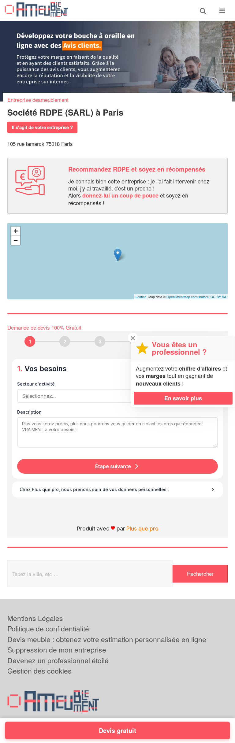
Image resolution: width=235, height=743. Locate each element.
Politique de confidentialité (48, 628)
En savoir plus (183, 398)
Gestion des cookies (39, 671)
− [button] (16, 240)
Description (29, 412)
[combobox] (115, 396)
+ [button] (16, 231)
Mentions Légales (35, 618)
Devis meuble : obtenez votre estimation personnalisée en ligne (106, 639)
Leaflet (141, 296)
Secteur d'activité (36, 383)
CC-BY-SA (218, 296)
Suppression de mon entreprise (56, 650)
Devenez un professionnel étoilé (58, 660)
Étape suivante (113, 466)
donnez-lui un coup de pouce (120, 195)
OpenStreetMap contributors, (188, 296)
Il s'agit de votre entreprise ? (42, 127)
